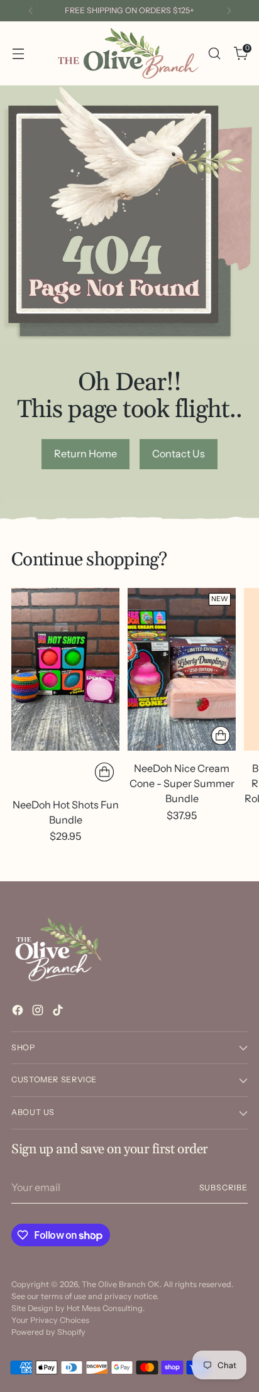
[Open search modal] (214, 53)
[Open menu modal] (18, 53)
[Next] (229, 10)
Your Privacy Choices (50, 1320)
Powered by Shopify (48, 1332)
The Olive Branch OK (121, 1284)
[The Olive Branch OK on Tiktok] (59, 1012)
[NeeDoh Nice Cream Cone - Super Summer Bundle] (182, 669)
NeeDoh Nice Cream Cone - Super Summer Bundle (182, 783)
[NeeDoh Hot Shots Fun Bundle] (65, 669)
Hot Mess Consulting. (106, 1308)
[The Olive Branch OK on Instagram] (39, 1012)
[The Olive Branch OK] (128, 53)
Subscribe (223, 1187)
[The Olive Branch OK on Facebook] (18, 1012)
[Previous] (31, 10)
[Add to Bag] (104, 772)
